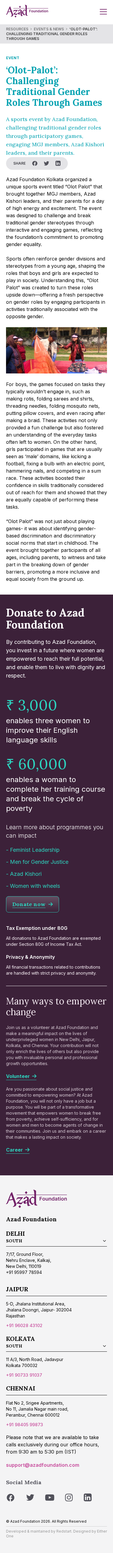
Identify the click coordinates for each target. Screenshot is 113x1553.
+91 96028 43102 (24, 1325)
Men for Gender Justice (39, 862)
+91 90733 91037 (24, 1375)
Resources (17, 29)
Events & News (49, 29)
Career (15, 1150)
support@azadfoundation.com (42, 1465)
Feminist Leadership (35, 850)
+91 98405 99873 (24, 1424)
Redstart (63, 1531)
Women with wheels (35, 886)
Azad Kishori (26, 874)
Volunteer (19, 1076)
